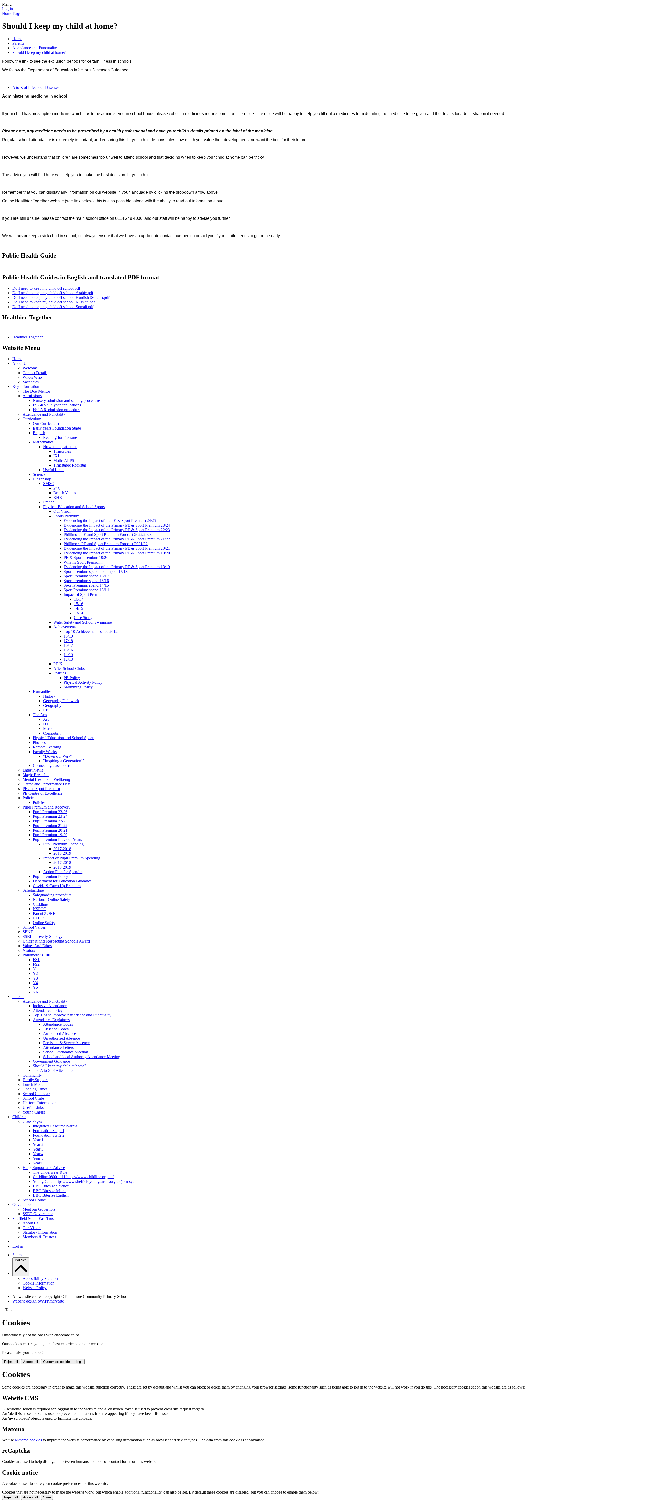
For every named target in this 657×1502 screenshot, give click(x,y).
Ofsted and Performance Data (47, 784)
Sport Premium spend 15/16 (86, 580)
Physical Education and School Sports (74, 507)
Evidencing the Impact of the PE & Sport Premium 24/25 (110, 520)
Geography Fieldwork (61, 701)
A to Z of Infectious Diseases (35, 87)
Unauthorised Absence (61, 1038)
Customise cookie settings (63, 1362)
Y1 (35, 969)
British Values (64, 493)
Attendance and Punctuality (34, 48)
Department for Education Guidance (62, 881)
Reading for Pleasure (60, 437)
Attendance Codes (58, 1024)
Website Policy (35, 1288)
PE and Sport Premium (41, 788)
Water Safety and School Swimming (82, 622)
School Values (34, 927)
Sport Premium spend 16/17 (86, 576)
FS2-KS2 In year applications (57, 405)
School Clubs (33, 1098)
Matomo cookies (28, 1440)
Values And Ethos (37, 946)
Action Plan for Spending (63, 872)
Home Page (11, 13)
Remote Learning (47, 747)
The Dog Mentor (36, 391)
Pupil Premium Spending (63, 844)
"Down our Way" (57, 756)
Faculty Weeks (45, 751)
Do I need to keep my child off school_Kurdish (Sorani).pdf (60, 297)
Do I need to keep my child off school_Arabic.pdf (52, 293)
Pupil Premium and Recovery (46, 807)
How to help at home (60, 446)
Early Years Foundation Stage (57, 428)
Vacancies (31, 382)
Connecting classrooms (51, 765)
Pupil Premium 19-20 (50, 835)
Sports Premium (66, 516)
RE (46, 710)
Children (19, 1117)
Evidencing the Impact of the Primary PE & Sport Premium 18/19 (117, 567)
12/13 (68, 659)
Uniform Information (39, 1103)
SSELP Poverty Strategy (42, 936)
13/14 (78, 613)
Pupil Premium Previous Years (57, 839)
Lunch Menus (34, 1084)
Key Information (25, 386)
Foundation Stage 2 (48, 1135)
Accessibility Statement (41, 1278)
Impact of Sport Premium (84, 594)
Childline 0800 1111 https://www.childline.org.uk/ (73, 1177)
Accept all (30, 1362)
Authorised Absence (59, 1033)
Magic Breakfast (36, 775)
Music (48, 728)
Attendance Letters (58, 1047)
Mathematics (43, 442)
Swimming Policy (78, 687)
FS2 (36, 964)
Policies (59, 673)
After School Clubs (69, 668)
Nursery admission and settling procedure (66, 400)
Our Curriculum (46, 423)
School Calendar (36, 1093)
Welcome (30, 368)
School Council (35, 1200)
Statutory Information (40, 1232)
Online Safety (44, 922)
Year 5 (38, 1158)
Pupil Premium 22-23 (50, 821)
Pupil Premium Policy (50, 876)
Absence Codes (56, 1029)
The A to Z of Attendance (53, 1070)
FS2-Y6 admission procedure (56, 409)
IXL (56, 456)
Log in (7, 9)
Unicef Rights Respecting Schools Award (56, 941)
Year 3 (38, 1149)
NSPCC (39, 909)
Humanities (42, 691)
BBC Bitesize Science (51, 1186)
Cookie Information (38, 1283)
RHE (57, 497)
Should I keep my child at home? (39, 52)
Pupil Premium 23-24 (50, 816)
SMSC (48, 483)
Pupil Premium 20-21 (50, 830)
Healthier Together (27, 337)
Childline (40, 904)
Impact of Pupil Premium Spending (71, 858)
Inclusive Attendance (50, 1006)
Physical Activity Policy (83, 682)
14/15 (78, 608)
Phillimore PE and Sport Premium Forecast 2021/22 (106, 543)
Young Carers (34, 1112)
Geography (52, 705)
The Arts (40, 714)
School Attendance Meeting (65, 1052)
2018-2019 (62, 853)
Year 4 (38, 1154)
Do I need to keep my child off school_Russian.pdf (53, 302)
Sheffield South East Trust (33, 1218)
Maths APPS (63, 460)
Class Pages (32, 1121)
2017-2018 (62, 849)
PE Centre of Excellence (42, 793)
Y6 (35, 992)
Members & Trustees (39, 1237)
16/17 (78, 599)
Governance (22, 1204)
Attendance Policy (48, 1010)
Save (47, 1497)
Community (32, 1075)
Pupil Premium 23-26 (50, 812)
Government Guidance (51, 1061)
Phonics (39, 742)
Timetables (62, 451)
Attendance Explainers (51, 1020)
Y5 (35, 987)
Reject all (11, 1362)
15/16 (78, 604)
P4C (57, 488)
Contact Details (35, 372)
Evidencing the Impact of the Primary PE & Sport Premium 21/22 (117, 539)
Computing (52, 733)
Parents (18, 43)
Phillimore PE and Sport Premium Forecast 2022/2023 (108, 534)
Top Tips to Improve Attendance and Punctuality (72, 1015)
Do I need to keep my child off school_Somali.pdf (52, 307)
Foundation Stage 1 (48, 1130)
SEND (28, 932)
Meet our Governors (39, 1209)
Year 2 (38, 1144)
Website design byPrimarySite (38, 1301)
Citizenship (42, 479)
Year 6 (38, 1163)
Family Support (35, 1080)
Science (39, 474)
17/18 (68, 641)
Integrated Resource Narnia (55, 1126)
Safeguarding (33, 890)
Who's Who (32, 377)
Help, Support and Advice (44, 1167)
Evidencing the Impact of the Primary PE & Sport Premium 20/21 (117, 548)
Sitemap (18, 1255)
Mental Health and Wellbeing (46, 779)
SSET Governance (38, 1214)
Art (46, 719)
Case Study (83, 617)
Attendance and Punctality (44, 414)
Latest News (33, 770)
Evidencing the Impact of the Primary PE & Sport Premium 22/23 (117, 530)
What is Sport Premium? (83, 562)
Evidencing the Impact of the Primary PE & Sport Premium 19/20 (117, 553)
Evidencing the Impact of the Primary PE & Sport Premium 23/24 (117, 525)
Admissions (32, 396)
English (39, 433)
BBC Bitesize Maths (49, 1191)
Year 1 (38, 1140)
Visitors (29, 950)
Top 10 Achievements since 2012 (91, 631)
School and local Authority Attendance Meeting (81, 1056)
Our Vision (62, 511)
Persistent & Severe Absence (66, 1043)
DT (46, 724)
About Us (20, 363)
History (49, 696)
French (48, 502)
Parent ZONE (44, 913)
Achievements (64, 627)
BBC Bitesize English (51, 1195)
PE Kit (58, 664)
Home (17, 38)
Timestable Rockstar (69, 465)
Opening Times (35, 1089)
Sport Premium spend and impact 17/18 (96, 571)
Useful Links (53, 470)
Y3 (35, 978)
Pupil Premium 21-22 (50, 825)
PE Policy (72, 678)
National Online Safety (51, 899)
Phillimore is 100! (37, 955)
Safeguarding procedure (52, 895)
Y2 (35, 973)
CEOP (38, 918)
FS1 (36, 959)
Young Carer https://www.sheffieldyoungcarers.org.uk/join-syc (83, 1181)
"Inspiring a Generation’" (63, 761)
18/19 (68, 636)
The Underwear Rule (50, 1172)
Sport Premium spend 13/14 (86, 590)
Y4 (35, 983)
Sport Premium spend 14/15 (86, 585)
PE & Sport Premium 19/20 (86, 557)
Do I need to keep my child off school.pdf (46, 288)
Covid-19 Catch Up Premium (57, 885)
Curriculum (32, 419)
